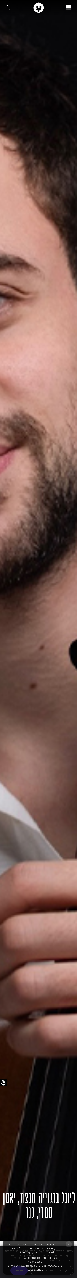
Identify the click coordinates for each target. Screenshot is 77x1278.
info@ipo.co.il (36, 1261)
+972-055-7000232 (46, 1265)
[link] (38, 7)
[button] (8, 8)
